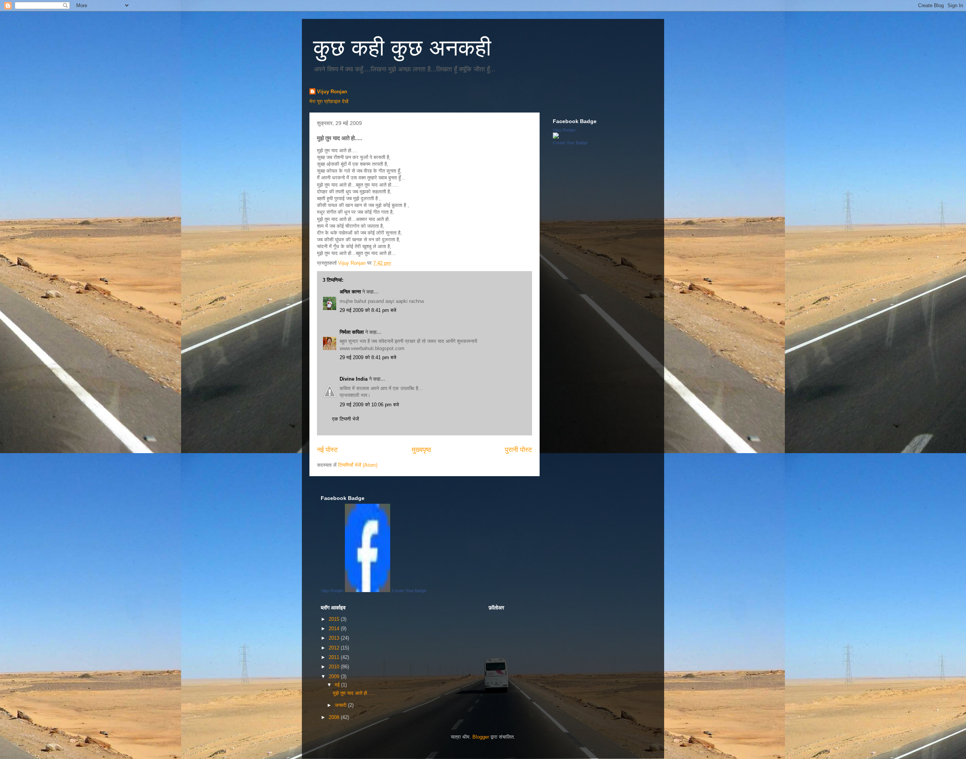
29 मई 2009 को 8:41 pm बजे (368, 310)
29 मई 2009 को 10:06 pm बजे (369, 404)
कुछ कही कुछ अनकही (402, 47)
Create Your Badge (570, 142)
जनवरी (341, 705)
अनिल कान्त (350, 292)
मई (338, 685)
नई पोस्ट (327, 450)
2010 (335, 667)
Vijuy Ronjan (332, 91)
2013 (335, 638)
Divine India (354, 379)
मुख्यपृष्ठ (421, 450)
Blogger (480, 737)
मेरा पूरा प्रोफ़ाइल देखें (328, 101)
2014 (335, 628)
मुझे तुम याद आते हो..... (354, 693)
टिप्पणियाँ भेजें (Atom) (357, 465)
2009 (335, 676)
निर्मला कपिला (352, 332)
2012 (335, 648)
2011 (335, 657)
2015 (335, 619)
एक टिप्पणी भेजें (345, 419)
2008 (335, 717)
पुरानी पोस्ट (518, 450)
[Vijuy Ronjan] (556, 137)
